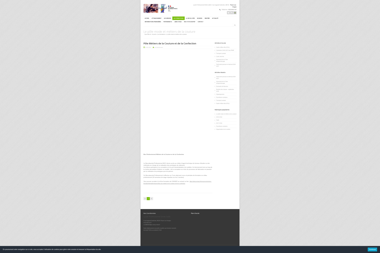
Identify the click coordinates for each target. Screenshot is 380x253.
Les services (167, 18)
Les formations (178, 18)
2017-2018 (219, 123)
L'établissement (157, 18)
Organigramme (220, 94)
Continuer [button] (372, 249)
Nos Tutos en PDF (189, 22)
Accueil (147, 18)
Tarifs (217, 120)
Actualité (215, 18)
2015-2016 (219, 117)
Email (228, 12)
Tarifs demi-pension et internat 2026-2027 (226, 65)
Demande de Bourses (222, 86)
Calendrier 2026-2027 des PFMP (225, 50)
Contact (200, 22)
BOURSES (199, 18)
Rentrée (207, 18)
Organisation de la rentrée (223, 129)
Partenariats (167, 22)
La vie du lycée (190, 18)
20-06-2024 (148, 47)
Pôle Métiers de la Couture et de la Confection (169, 43)
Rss (231, 12)
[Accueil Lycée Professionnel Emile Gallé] (160, 12)
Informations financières (153, 22)
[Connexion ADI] (235, 12)
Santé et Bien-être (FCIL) (223, 47)
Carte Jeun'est (220, 56)
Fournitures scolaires (222, 97)
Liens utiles (178, 22)
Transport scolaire (221, 53)
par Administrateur (158, 47)
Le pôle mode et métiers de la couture (226, 114)
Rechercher (235, 25)
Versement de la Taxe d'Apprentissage (222, 60)
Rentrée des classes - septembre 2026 (225, 90)
